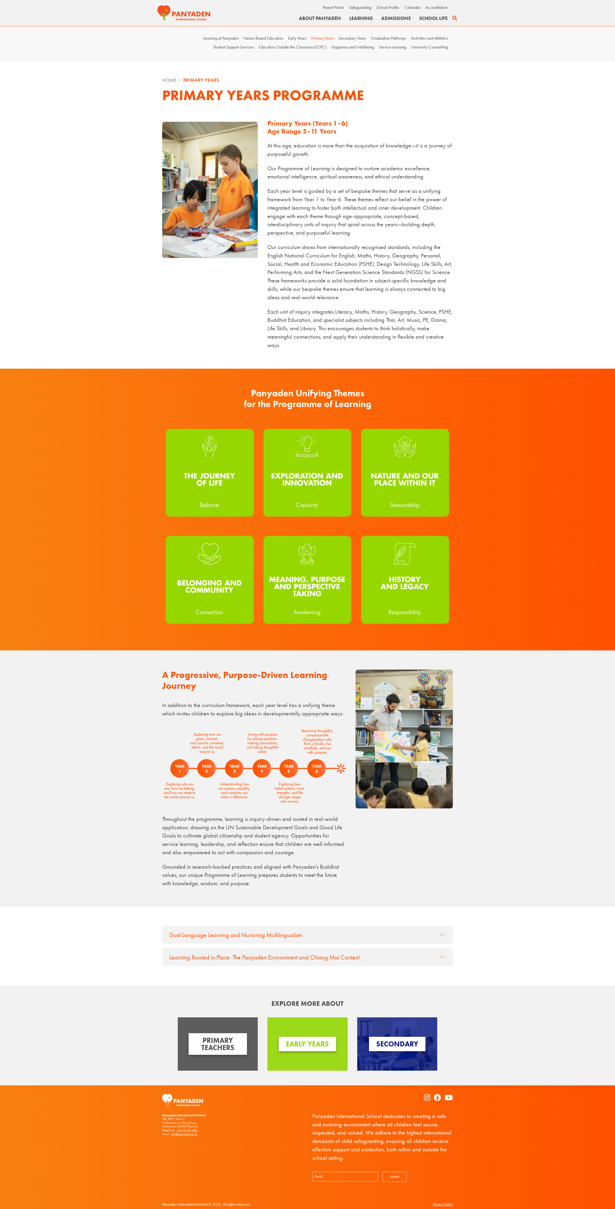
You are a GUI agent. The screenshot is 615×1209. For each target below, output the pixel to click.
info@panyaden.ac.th (184, 1134)
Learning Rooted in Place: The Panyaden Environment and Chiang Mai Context (264, 957)
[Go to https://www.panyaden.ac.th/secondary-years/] (397, 1044)
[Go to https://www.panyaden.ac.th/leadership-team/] (218, 1044)
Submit (394, 1177)
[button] (455, 18)
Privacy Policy (443, 1204)
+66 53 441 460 (187, 1130)
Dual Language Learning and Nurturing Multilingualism (235, 935)
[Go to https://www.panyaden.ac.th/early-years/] (307, 1044)
